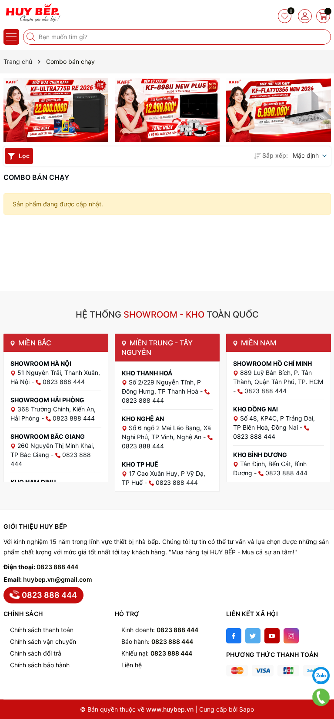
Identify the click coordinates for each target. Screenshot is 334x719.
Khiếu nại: (156, 653)
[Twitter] (253, 635)
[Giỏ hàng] (323, 16)
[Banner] (55, 110)
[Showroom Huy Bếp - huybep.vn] (32, 13)
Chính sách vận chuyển (43, 641)
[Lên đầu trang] (321, 654)
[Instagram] (291, 635)
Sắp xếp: (275, 155)
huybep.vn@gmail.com (57, 579)
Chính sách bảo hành (40, 665)
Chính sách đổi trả (35, 653)
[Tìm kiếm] (31, 37)
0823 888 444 (57, 566)
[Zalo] (321, 675)
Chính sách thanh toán (41, 629)
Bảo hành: (157, 641)
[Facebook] (233, 635)
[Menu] (11, 37)
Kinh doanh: (159, 629)
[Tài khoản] (305, 16)
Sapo (246, 709)
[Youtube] (272, 635)
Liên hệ (131, 665)
